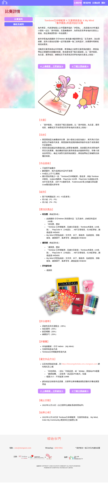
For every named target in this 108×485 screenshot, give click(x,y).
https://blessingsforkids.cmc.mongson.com (79, 364)
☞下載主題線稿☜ (80, 66)
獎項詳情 (87, 3)
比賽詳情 (78, 3)
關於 (103, 3)
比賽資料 (18, 19)
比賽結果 (96, 3)
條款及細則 (18, 24)
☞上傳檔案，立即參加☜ (51, 66)
